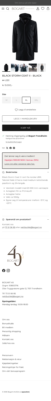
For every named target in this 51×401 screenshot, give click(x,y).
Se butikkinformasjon (14, 142)
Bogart (10, 392)
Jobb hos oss (8, 343)
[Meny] (3, 9)
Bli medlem (7, 327)
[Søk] (9, 9)
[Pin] (14, 148)
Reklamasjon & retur (11, 359)
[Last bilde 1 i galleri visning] (25, 37)
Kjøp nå (25, 128)
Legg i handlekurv (25, 118)
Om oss (6, 319)
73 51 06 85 (10, 227)
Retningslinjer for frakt (13, 367)
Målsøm (6, 335)
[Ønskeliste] (43, 8)
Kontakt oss (7, 339)
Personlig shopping (11, 331)
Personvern (7, 355)
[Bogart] (23, 8)
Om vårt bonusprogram (13, 371)
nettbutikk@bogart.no (31, 227)
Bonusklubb (8, 323)
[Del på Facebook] (11, 148)
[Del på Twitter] (7, 148)
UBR (7, 80)
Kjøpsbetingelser (10, 363)
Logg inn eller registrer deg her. (19, 164)
